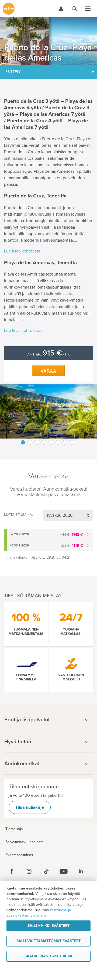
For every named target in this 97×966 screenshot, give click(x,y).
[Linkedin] (80, 871)
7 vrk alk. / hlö (48, 354)
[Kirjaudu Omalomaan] (60, 8)
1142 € (71, 534)
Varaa (48, 371)
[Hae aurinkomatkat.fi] (74, 8)
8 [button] (72, 442)
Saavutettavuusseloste (24, 842)
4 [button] (43, 442)
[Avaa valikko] (87, 8)
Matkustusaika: (18, 515)
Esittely (13, 71)
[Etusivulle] (9, 9)
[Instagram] (29, 871)
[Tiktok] (46, 871)
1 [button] (22, 442)
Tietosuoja (14, 829)
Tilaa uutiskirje (29, 807)
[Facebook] (11, 871)
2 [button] (29, 442)
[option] (48, 411)
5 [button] (50, 442)
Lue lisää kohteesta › (23, 251)
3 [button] (36, 442)
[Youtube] (63, 871)
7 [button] (65, 442)
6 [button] (58, 442)
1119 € (72, 545)
